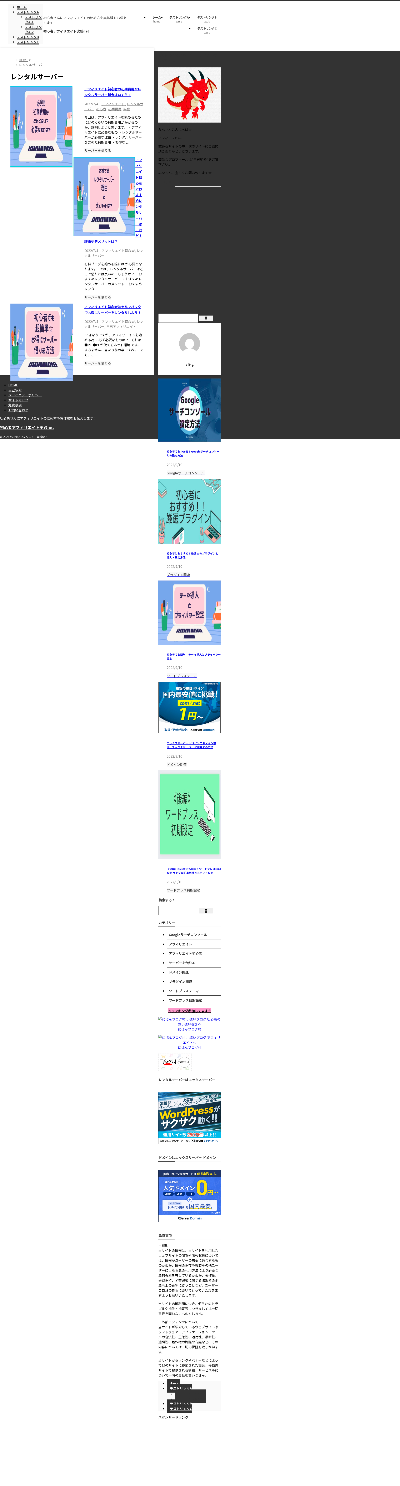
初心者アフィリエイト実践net (66, 31)
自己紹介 (15, 389)
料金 (126, 108)
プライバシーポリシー (25, 394)
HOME (13, 384)
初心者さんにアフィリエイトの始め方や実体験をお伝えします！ (48, 418)
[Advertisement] (189, 251)
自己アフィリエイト (121, 326)
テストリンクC (207, 30)
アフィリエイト (113, 103)
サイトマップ (18, 399)
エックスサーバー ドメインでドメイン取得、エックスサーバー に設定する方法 (191, 745)
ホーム (156, 19)
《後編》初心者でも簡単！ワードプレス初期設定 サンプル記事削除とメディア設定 (194, 871)
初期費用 (114, 108)
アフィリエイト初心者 (118, 250)
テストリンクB (207, 19)
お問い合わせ (18, 409)
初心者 (101, 108)
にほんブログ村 (189, 1029)
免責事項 (15, 404)
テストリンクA (179, 19)
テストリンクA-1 (193, 1393)
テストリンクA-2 (193, 1398)
